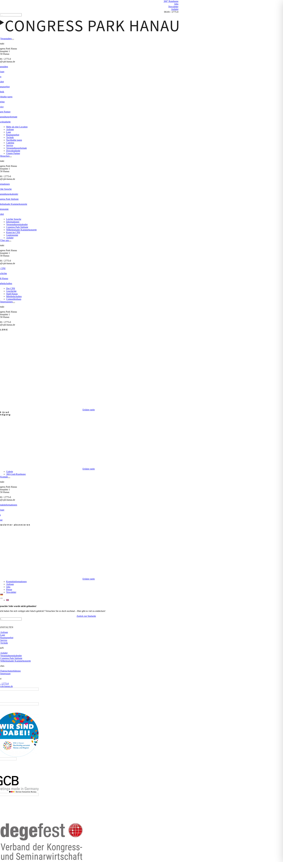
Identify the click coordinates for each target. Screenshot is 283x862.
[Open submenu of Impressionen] (14, 302)
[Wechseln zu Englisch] (92, 600)
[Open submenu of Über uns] (10, 241)
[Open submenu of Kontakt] (9, 477)
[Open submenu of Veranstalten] (13, 39)
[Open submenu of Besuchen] (10, 156)
